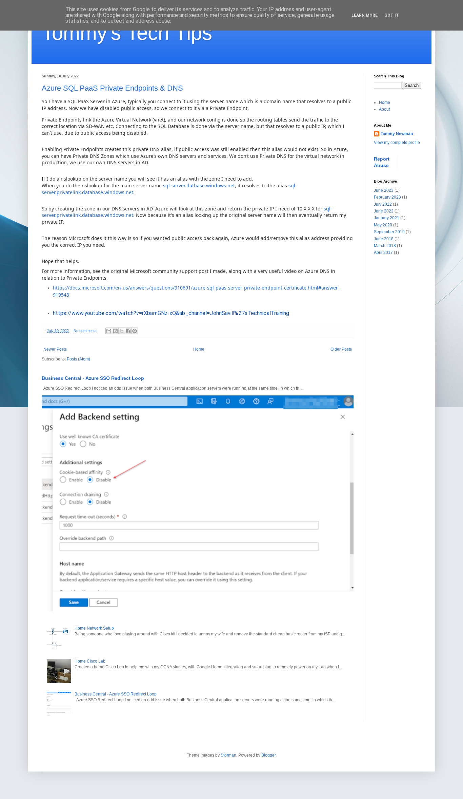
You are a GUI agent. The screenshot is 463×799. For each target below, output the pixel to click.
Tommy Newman (397, 133)
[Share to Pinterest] (134, 331)
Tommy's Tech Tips (127, 32)
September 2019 (389, 231)
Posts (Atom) (78, 359)
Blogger (268, 755)
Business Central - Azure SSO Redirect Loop (93, 378)
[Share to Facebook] (128, 331)
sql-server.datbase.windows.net (199, 185)
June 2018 (384, 239)
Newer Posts (55, 349)
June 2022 (384, 211)
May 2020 (383, 225)
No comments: (86, 331)
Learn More (364, 15)
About (384, 109)
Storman (228, 755)
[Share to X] (121, 331)
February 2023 (387, 197)
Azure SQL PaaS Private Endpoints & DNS (112, 88)
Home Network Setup (94, 628)
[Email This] (108, 331)
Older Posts (341, 349)
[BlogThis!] (115, 331)
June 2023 (384, 190)
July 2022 (383, 204)
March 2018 (385, 245)
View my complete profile (397, 142)
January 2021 (386, 218)
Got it (391, 15)
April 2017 (383, 252)
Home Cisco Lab (90, 661)
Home (198, 349)
